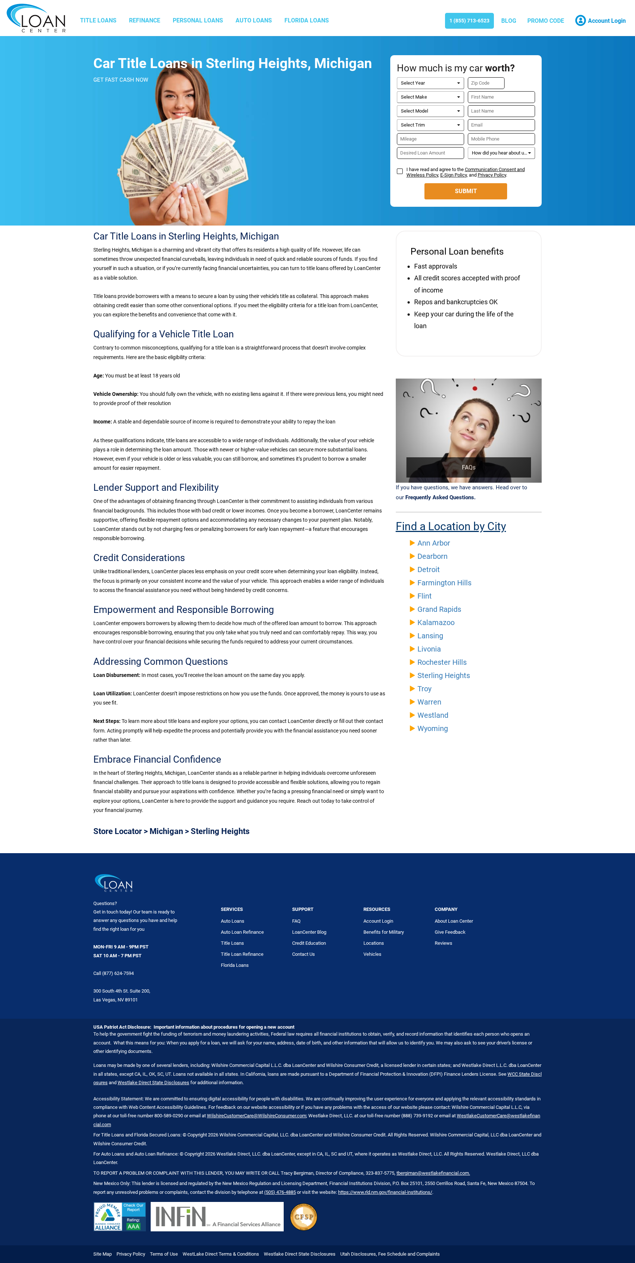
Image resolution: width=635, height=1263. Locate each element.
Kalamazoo (436, 622)
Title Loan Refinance (242, 954)
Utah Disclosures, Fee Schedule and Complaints (390, 1254)
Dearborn (432, 556)
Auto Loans (254, 20)
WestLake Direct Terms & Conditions (221, 1254)
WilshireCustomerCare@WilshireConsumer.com (256, 1115)
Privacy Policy (492, 175)
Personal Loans (198, 20)
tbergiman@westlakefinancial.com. (433, 1173)
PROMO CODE (545, 20)
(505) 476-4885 (280, 1192)
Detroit (428, 569)
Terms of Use (164, 1254)
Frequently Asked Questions (439, 497)
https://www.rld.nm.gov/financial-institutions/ (385, 1192)
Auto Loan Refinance (242, 932)
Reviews (443, 943)
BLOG (508, 20)
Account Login (378, 921)
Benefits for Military (383, 932)
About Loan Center (454, 921)
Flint (424, 596)
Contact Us (303, 954)
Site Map (102, 1254)
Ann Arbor (433, 543)
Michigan (166, 831)
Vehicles (372, 954)
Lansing (430, 635)
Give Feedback (450, 932)
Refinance (144, 20)
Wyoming (432, 728)
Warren (429, 702)
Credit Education (309, 943)
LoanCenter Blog (309, 932)
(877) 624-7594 (118, 973)
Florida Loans (306, 20)
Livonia (429, 649)
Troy (424, 688)
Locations (373, 943)
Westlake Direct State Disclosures (153, 1082)
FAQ (296, 921)
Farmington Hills (444, 582)
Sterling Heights (443, 675)
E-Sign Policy (453, 175)
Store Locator (117, 831)
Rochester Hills (442, 662)
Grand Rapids (439, 609)
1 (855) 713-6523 (469, 21)
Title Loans (98, 20)
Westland (432, 715)
